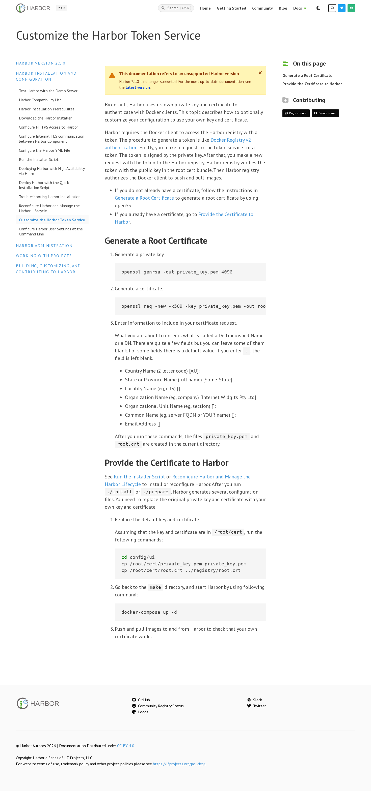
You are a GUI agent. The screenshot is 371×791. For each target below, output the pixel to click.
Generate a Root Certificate (144, 198)
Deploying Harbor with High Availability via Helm (52, 171)
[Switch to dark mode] (318, 8)
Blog (283, 8)
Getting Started (231, 8)
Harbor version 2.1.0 (41, 63)
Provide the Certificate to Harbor (312, 83)
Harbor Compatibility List (40, 99)
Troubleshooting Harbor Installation (50, 196)
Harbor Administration (44, 245)
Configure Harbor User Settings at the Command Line (51, 231)
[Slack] (351, 8)
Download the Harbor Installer (45, 117)
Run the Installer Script (39, 159)
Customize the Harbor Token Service (52, 219)
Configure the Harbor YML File (44, 150)
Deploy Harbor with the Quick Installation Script (44, 185)
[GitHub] (332, 8)
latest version (138, 87)
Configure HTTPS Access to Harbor (48, 127)
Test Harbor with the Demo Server (48, 90)
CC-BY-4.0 (125, 745)
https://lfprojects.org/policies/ (179, 763)
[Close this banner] (260, 72)
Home (205, 8)
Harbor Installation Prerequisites (46, 108)
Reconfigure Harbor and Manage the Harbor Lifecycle (49, 208)
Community (262, 8)
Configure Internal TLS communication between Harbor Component (51, 139)
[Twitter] (342, 8)
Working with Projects (44, 255)
